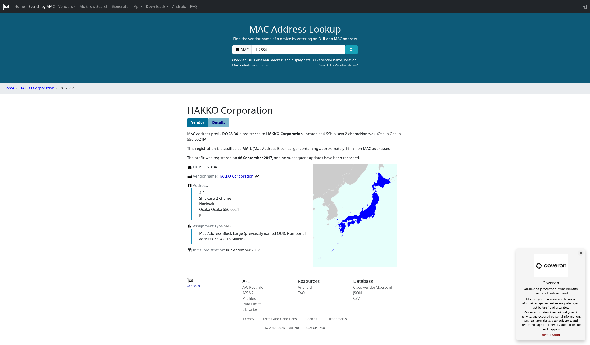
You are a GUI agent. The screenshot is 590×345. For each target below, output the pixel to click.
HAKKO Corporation (36, 88)
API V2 (248, 292)
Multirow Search (94, 6)
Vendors (65, 6)
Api (136, 6)
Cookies (311, 319)
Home (19, 6)
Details (218, 122)
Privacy (248, 319)
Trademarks (338, 319)
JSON (357, 292)
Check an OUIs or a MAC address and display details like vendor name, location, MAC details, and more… (295, 62)
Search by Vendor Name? (338, 65)
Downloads (156, 6)
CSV (356, 298)
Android (179, 6)
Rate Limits (252, 303)
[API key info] (584, 6)
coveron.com (551, 335)
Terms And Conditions (280, 319)
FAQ (193, 6)
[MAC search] (351, 49)
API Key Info (252, 287)
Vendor (197, 122)
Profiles (249, 298)
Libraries (250, 309)
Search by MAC (42, 6)
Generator (121, 6)
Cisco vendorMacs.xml (372, 287)
